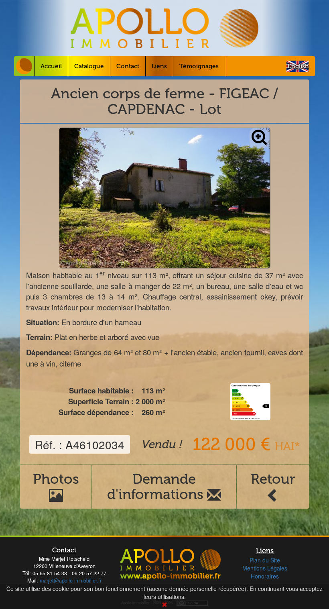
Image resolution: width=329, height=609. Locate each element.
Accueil (51, 66)
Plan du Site (265, 560)
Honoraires (265, 576)
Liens (159, 66)
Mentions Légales (264, 568)
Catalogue (89, 66)
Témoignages (199, 66)
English (298, 66)
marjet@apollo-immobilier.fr (71, 580)
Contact (127, 66)
